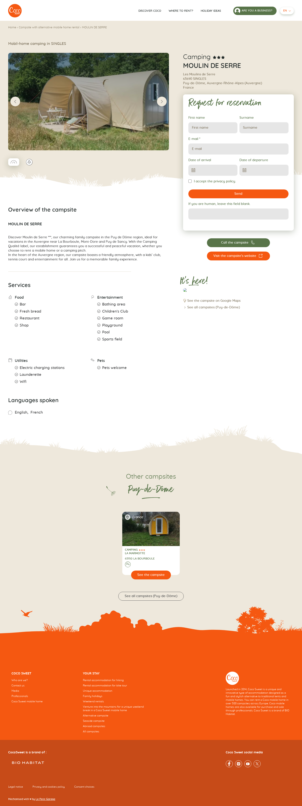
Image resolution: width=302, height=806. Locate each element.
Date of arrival (199, 160)
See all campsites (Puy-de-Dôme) (213, 307)
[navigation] (43, 690)
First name (196, 117)
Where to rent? (181, 11)
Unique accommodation (97, 690)
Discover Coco (149, 11)
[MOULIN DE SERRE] (15, 11)
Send (238, 193)
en (285, 10)
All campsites (91, 731)
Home (12, 27)
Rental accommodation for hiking (103, 680)
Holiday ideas (211, 11)
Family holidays (92, 696)
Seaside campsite (94, 721)
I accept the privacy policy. (215, 181)
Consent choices (84, 786)
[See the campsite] (151, 575)
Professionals (19, 696)
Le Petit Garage (45, 799)
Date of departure (253, 160)
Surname (246, 117)
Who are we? (19, 680)
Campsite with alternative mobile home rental (49, 27)
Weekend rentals (93, 701)
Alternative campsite (95, 715)
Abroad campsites (94, 726)
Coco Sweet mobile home (27, 701)
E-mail (194, 139)
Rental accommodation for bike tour (105, 685)
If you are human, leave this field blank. (219, 204)
